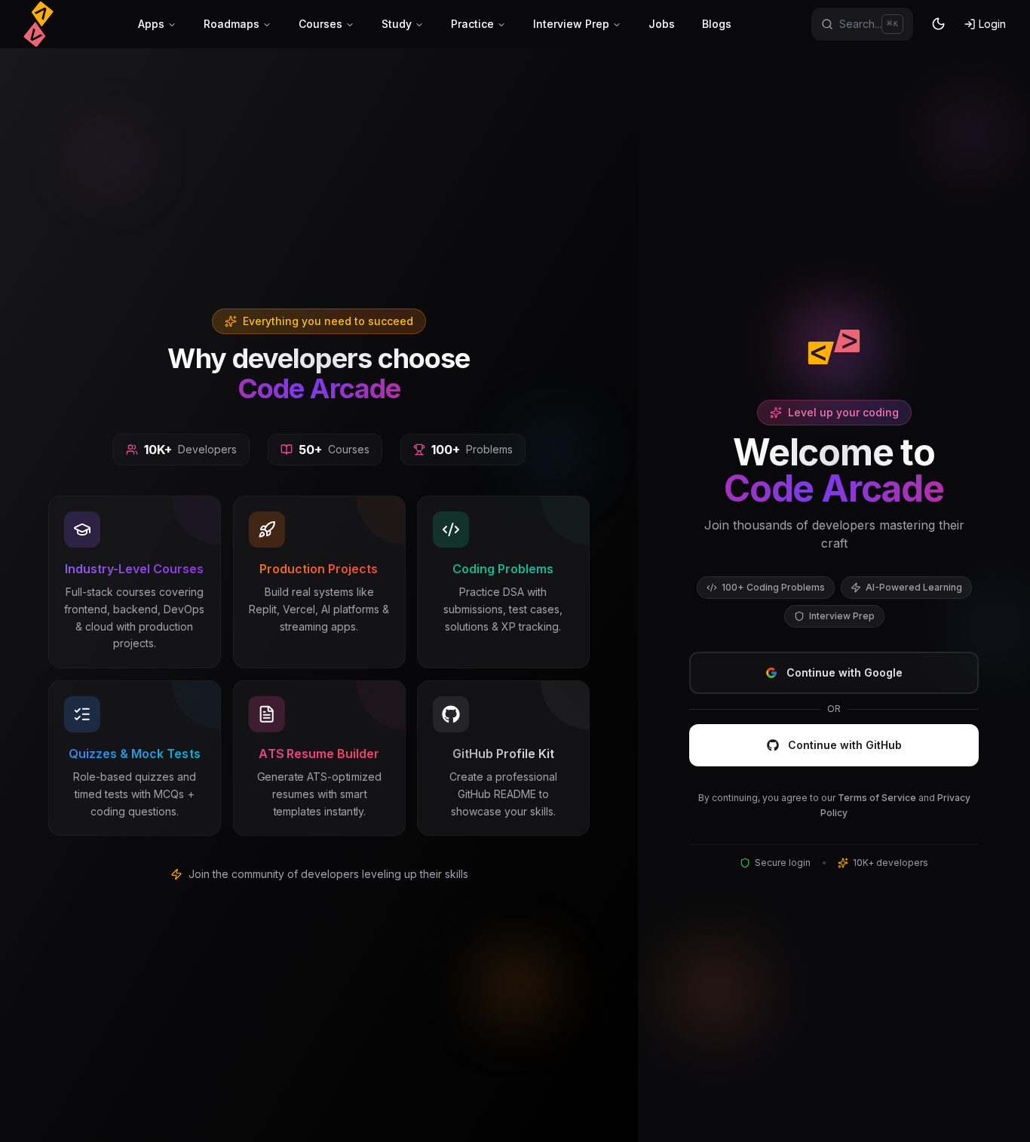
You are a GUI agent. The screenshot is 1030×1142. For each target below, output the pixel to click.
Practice (472, 23)
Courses (320, 23)
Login (992, 23)
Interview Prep (571, 23)
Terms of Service (877, 797)
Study (397, 23)
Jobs (661, 23)
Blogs (716, 23)
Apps (151, 23)
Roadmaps (231, 23)
